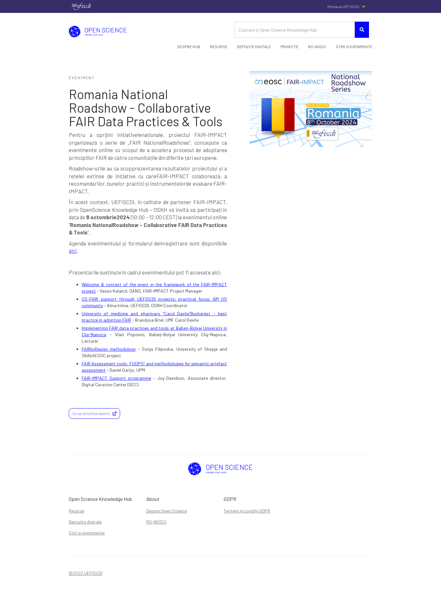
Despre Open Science (166, 510)
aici (73, 250)
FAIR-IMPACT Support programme (116, 378)
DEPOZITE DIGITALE (254, 46)
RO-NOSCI (156, 521)
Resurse (218, 46)
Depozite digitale (85, 521)
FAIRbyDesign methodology (109, 349)
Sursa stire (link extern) (94, 413)
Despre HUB (188, 46)
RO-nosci (317, 46)
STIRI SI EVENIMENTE (354, 46)
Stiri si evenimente (87, 532)
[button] (349, 6)
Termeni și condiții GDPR (247, 510)
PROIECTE (289, 46)
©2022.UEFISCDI (85, 573)
